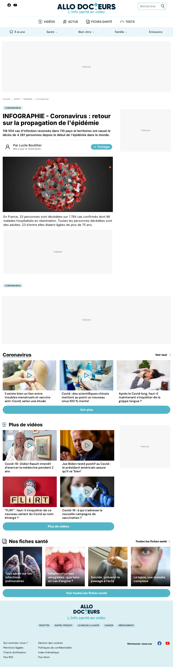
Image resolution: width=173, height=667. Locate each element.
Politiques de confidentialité (55, 647)
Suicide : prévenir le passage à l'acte (105, 579)
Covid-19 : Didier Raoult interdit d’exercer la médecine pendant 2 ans (29, 467)
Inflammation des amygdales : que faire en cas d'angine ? (63, 577)
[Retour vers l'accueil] (86, 8)
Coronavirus (42, 99)
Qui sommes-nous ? (15, 643)
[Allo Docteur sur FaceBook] (9, 5)
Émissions (156, 32)
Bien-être (84, 32)
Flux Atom (44, 657)
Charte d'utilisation (14, 652)
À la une (19, 32)
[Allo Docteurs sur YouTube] (15, 5)
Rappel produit (63, 625)
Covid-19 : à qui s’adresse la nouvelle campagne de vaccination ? (82, 514)
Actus (73, 22)
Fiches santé (101, 22)
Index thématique (48, 652)
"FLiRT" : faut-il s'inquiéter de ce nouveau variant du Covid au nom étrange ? (29, 514)
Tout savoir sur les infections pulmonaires (18, 577)
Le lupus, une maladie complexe (149, 579)
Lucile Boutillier (30, 145)
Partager (104, 147)
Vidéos (49, 22)
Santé (50, 32)
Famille (119, 32)
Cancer (109, 625)
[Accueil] (86, 612)
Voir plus (86, 410)
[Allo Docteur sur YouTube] (168, 643)
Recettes (44, 625)
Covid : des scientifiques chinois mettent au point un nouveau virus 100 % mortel (85, 397)
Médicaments (126, 625)
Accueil (6, 99)
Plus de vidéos (26, 424)
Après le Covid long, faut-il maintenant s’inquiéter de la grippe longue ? (139, 397)
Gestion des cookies (50, 643)
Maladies (27, 99)
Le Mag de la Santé (88, 625)
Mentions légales (13, 647)
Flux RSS (8, 657)
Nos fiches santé (28, 541)
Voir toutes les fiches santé (86, 593)
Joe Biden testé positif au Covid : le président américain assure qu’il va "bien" (86, 467)
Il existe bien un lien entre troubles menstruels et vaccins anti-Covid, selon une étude (27, 397)
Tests (130, 22)
